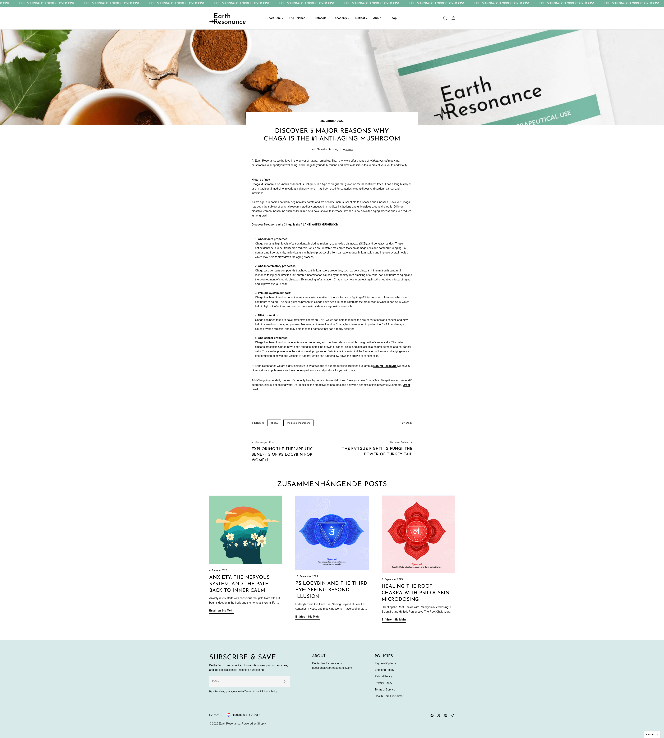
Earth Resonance (229, 723)
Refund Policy (383, 676)
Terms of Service (385, 689)
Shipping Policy (384, 669)
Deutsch (214, 715)
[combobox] (652, 734)
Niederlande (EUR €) (245, 714)
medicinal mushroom (298, 422)
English (649, 734)
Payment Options (385, 663)
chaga (274, 422)
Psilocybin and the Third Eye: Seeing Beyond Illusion (331, 590)
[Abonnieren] (284, 681)
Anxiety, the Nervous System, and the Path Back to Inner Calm (239, 584)
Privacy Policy (383, 682)
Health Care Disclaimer (389, 696)
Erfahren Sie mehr (221, 610)
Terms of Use (252, 691)
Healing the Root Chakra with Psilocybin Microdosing (416, 593)
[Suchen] (445, 18)
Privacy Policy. (270, 691)
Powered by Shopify (254, 723)
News (349, 149)
